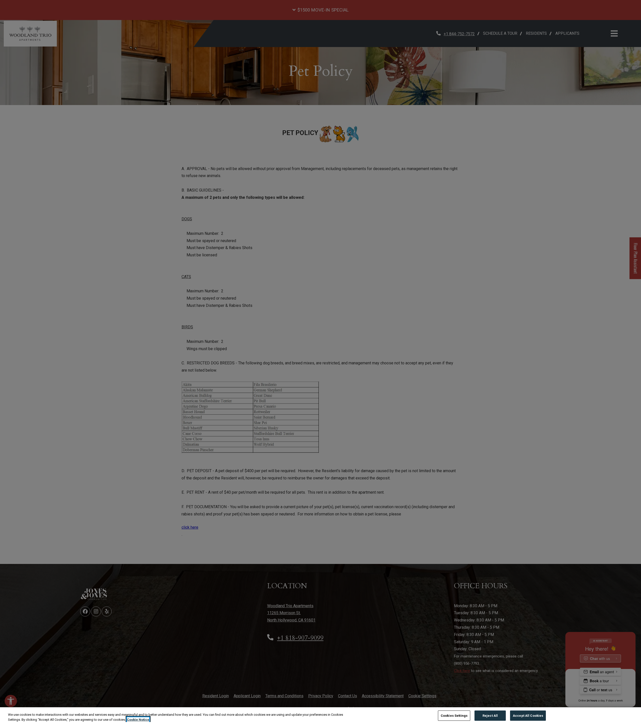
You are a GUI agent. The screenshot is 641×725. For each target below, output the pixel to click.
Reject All (490, 715)
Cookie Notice (138, 719)
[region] (320, 716)
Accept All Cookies (528, 715)
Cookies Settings (454, 715)
